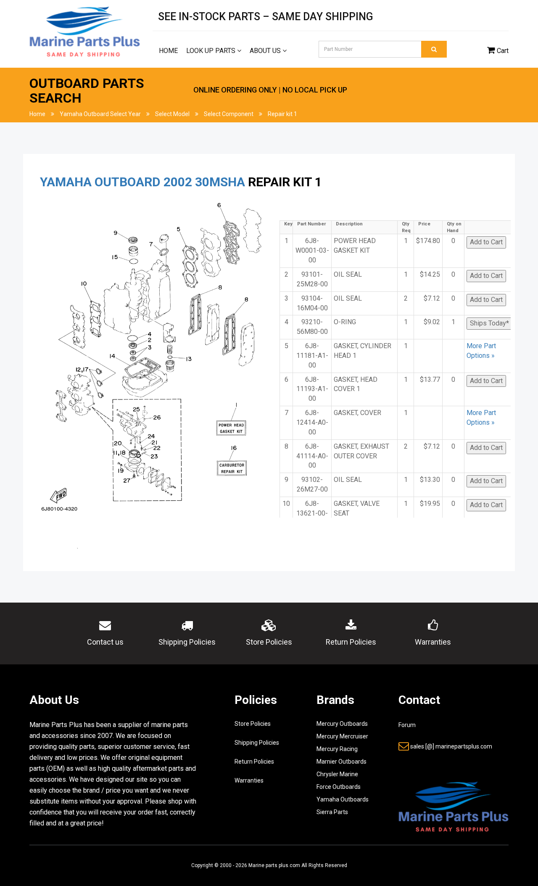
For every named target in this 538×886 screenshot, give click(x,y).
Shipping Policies (257, 742)
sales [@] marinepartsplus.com (451, 746)
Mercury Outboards (342, 723)
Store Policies (253, 723)
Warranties (249, 780)
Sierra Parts (332, 812)
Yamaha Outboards (342, 799)
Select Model (172, 114)
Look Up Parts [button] (211, 51)
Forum (407, 725)
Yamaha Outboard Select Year (100, 114)
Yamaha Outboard (100, 182)
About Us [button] (266, 51)
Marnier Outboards (341, 761)
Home (168, 51)
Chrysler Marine (337, 774)
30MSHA (220, 182)
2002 (178, 182)
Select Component (228, 114)
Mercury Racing (337, 749)
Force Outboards (338, 786)
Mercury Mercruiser (342, 736)
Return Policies (254, 761)
